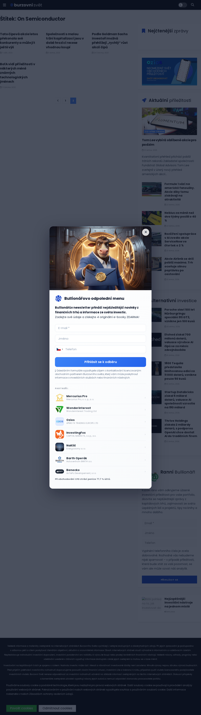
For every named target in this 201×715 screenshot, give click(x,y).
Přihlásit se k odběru (100, 362)
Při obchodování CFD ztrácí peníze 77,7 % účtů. (83, 479)
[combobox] (59, 349)
